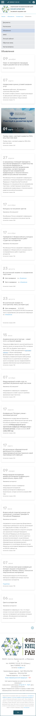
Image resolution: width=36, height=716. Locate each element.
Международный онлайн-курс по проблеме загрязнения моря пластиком (17, 382)
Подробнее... (7, 584)
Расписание (7, 26)
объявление (23, 278)
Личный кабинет (8, 38)
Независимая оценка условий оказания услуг (17, 85)
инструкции (26, 707)
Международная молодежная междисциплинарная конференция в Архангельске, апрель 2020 (16, 476)
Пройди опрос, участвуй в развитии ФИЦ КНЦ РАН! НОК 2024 (18, 137)
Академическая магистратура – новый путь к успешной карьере (16, 340)
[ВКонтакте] (32, 627)
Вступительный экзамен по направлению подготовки (18, 273)
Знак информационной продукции (16, 678)
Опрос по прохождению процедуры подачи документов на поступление (16, 64)
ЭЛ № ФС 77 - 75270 (24, 685)
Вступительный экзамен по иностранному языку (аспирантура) (16, 304)
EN (30, 2)
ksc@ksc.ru (21, 667)
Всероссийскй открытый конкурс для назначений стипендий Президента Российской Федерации (16, 514)
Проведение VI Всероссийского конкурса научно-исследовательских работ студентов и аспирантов (18, 238)
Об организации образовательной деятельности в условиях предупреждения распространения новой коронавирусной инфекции (18, 452)
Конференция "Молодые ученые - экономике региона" (15, 414)
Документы (6, 22)
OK (18, 712)
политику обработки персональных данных (22, 697)
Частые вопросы (8, 47)
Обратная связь (8, 43)
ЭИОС (5, 34)
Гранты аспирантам (10, 602)
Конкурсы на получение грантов (14, 209)
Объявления (7, 30)
